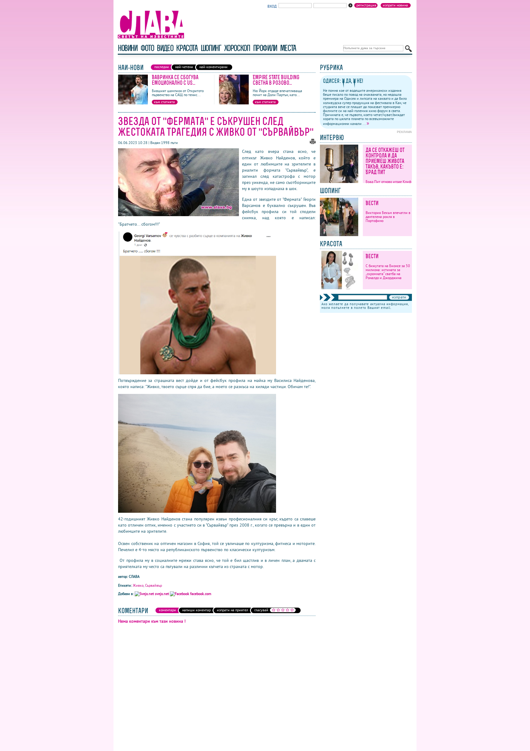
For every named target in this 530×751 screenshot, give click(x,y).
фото (147, 48)
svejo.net (162, 593)
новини (127, 48)
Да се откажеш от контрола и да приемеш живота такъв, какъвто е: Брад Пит (385, 161)
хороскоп (237, 48)
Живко (138, 585)
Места (288, 48)
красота (186, 48)
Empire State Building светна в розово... (276, 80)
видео (165, 48)
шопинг (211, 48)
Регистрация (366, 5)
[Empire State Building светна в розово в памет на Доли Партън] (234, 103)
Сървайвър (153, 585)
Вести (372, 203)
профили (265, 48)
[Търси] (408, 48)
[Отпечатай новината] (313, 142)
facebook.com (200, 593)
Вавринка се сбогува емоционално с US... (175, 80)
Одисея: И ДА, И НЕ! (343, 80)
